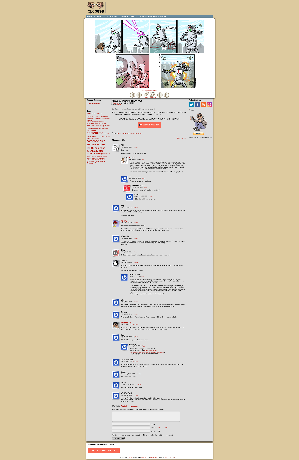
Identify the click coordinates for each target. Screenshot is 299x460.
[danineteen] (116, 329)
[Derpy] (116, 374)
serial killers (91, 138)
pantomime (95, 133)
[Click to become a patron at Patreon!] (149, 128)
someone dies (96, 141)
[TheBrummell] (124, 277)
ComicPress (153, 457)
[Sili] (116, 148)
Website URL (155, 431)
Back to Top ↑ (172, 457)
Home (89, 16)
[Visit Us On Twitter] (191, 107)
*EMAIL (159, 428)
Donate (124, 16)
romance (101, 136)
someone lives (93, 153)
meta (88, 128)
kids (98, 125)
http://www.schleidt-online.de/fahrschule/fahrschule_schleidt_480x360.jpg (147, 351)
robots (94, 136)
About (105, 16)
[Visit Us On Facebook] (197, 107)
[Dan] (116, 338)
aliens (89, 114)
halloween (104, 123)
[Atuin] (116, 385)
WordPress (144, 457)
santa (108, 136)
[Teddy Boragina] (127, 188)
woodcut (102, 162)
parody (106, 133)
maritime (107, 126)
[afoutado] (116, 239)
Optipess (96, 8)
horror (89, 126)
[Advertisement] (149, 6)
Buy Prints (114, 16)
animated (98, 116)
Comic (119, 105)
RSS (166, 457)
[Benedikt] (124, 347)
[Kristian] (124, 163)
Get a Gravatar (162, 428)
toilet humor (103, 156)
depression (97, 121)
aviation (104, 116)
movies (101, 128)
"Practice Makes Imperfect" (149, 90)
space (102, 153)
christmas (98, 119)
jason (93, 126)
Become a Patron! (94, 104)
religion (89, 136)
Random (146, 97)
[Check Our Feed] (203, 107)
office (106, 128)
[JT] (124, 179)
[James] (116, 315)
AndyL (124, 221)
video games (92, 159)
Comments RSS (181, 138)
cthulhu (90, 121)
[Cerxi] (129, 197)
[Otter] (116, 302)
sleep (97, 138)
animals (91, 116)
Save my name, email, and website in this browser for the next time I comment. (144, 435)
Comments (152, 95)
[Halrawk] (116, 263)
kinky (102, 126)
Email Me (162, 16)
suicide (107, 153)
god (100, 123)
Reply (136, 147)
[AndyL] (116, 227)
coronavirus (106, 119)
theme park (95, 156)
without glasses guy (96, 160)
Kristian (115, 103)
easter (103, 121)
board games (90, 118)
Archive (97, 16)
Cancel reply (134, 406)
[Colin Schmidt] (116, 362)
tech (89, 156)
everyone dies (92, 123)
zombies (90, 164)
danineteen (126, 323)
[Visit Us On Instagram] (209, 107)
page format (91, 130)
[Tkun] (116, 253)
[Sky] (116, 208)
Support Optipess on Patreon (143, 16)
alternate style (97, 114)
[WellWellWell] (116, 396)
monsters (94, 128)
